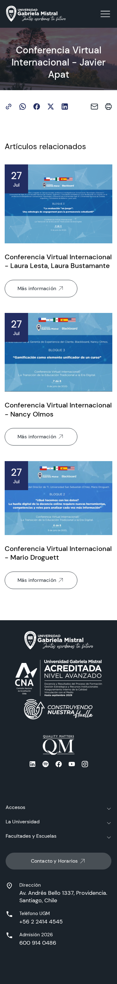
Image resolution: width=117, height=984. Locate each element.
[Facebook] (37, 106)
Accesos (15, 807)
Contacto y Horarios (54, 861)
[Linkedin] (65, 106)
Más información (36, 288)
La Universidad (23, 822)
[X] (51, 106)
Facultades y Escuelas (31, 836)
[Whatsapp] (23, 106)
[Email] (94, 106)
